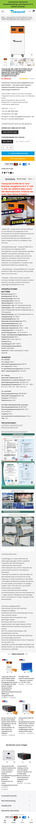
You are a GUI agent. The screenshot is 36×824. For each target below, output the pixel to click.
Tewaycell (12, 108)
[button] (24, 79)
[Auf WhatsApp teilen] (13, 173)
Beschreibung (10, 179)
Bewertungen (21, 179)
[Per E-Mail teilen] (11, 173)
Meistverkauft (19, 119)
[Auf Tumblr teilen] (9, 172)
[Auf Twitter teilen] (5, 173)
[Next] (33, 179)
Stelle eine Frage (7, 169)
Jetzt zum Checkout (18, 159)
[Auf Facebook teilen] (2, 173)
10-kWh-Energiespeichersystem (20, 117)
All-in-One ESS (9, 119)
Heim (3, 17)
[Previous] (2, 179)
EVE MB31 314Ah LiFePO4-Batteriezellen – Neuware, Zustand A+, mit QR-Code (26, 679)
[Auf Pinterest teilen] (7, 173)
